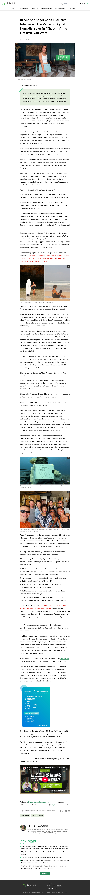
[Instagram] (26, 892)
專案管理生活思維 (58, 886)
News (13, 8)
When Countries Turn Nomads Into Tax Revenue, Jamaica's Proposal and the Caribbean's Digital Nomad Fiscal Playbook (45, 862)
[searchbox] (69, 3)
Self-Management (60, 8)
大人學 (49, 886)
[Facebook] (23, 892)
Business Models (46, 8)
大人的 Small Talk (52, 888)
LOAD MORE (45, 873)
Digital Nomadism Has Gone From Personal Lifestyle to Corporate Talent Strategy (44, 853)
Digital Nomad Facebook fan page (40, 802)
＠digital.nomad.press (58, 805)
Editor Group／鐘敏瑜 (30, 85)
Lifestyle (72, 8)
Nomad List (64, 658)
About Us (49, 883)
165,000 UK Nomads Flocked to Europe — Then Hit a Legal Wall (41, 857)
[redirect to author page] (23, 828)
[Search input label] (69, 3)
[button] (75, 3)
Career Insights (23, 8)
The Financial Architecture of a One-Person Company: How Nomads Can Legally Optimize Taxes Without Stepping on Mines (44, 867)
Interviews (35, 8)
